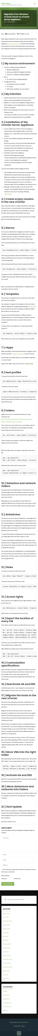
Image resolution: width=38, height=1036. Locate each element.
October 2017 (7, 948)
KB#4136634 (32, 306)
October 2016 (7, 963)
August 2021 (6, 925)
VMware (5, 1010)
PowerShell (6, 995)
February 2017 (7, 955)
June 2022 (6, 917)
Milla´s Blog (5, 3)
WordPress (25, 1022)
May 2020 (5, 936)
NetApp (5, 991)
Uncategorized (11, 22)
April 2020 (5, 940)
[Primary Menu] (35, 4)
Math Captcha (5, 875)
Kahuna (18, 1022)
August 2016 (6, 971)
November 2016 (7, 959)
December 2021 (7, 921)
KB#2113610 (7, 194)
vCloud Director (7, 1006)
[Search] (5, 899)
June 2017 (6, 952)
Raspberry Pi (6, 999)
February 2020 (7, 944)
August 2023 (6, 913)
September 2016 (7, 967)
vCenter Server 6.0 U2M (13, 44)
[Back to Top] (19, 1033)
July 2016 (5, 975)
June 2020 (6, 932)
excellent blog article (18, 354)
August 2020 (6, 929)
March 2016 (6, 978)
